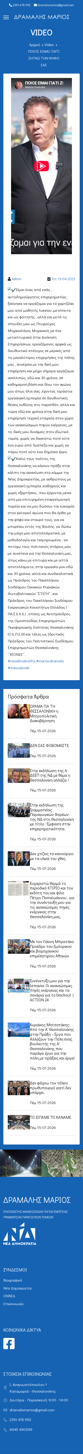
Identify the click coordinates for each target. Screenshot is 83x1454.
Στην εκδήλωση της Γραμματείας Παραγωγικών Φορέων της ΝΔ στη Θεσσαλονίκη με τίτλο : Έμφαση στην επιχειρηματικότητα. (52, 816)
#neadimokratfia (21, 660)
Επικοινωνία (13, 1303)
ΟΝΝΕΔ (9, 1295)
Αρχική (34, 44)
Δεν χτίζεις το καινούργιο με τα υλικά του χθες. (51, 856)
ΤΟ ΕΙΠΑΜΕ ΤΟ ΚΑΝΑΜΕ (50, 1117)
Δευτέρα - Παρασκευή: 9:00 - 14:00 (39, 1399)
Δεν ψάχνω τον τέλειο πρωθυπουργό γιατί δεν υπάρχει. (50, 1087)
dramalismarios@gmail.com (55, 5)
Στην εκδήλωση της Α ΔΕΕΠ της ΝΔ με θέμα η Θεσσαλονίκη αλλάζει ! (50, 775)
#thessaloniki (18, 667)
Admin (16, 278)
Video (49, 44)
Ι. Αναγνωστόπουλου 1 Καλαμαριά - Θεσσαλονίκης (33, 1388)
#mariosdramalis (50, 660)
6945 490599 (21, 1429)
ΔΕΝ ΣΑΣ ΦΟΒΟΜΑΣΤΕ (49, 745)
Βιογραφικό (12, 1280)
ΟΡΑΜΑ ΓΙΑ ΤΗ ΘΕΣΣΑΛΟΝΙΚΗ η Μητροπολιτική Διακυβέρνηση (44, 713)
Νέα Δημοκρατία (17, 1288)
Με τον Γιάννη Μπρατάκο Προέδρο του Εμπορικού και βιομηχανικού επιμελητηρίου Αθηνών (52, 948)
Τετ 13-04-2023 (63, 278)
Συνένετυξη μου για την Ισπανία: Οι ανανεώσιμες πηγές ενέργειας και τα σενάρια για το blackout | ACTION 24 (51, 990)
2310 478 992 (21, 5)
